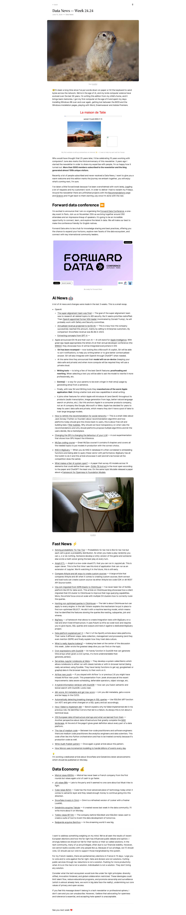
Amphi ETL (60, 563)
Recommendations (116, 193)
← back (55, 4)
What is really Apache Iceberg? (69, 643)
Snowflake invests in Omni (67, 800)
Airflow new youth (63, 674)
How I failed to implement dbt (68, 707)
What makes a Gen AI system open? (71, 463)
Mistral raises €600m (64, 775)
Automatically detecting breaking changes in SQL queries (81, 699)
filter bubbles (74, 425)
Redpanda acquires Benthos (68, 822)
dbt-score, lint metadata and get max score (75, 692)
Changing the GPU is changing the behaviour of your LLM (81, 435)
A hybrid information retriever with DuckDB (74, 685)
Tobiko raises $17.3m (64, 815)
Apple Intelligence (118, 340)
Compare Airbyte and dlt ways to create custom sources (80, 573)
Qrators (59, 196)
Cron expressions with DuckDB (69, 651)
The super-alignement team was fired (74, 313)
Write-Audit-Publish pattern (67, 744)
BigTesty (59, 620)
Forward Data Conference (112, 211)
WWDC (58, 346)
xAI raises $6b (61, 782)
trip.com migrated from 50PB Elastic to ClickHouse (78, 587)
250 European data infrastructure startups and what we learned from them (89, 717)
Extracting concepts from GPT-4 (72, 335)
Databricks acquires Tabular (67, 807)
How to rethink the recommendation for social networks (80, 416)
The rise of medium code (66, 730)
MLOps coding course (65, 442)
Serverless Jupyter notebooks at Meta (72, 661)
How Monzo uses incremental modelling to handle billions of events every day (90, 748)
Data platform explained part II (69, 633)
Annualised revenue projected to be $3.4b (76, 326)
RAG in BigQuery (62, 450)
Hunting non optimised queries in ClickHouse (75, 603)
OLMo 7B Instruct (99, 466)
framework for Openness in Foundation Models (83, 472)
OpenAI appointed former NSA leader (80, 319)
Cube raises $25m (63, 790)
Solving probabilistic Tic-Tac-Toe (70, 550)
